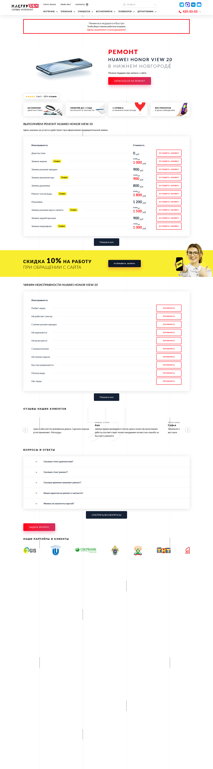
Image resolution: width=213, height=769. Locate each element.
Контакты (80, 4)
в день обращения (165, 109)
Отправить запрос (124, 263)
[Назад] (25, 430)
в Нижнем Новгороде (124, 109)
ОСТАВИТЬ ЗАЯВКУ (169, 153)
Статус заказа (49, 4)
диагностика (35, 109)
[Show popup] (156, 5)
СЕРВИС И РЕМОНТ (22, 9)
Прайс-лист (66, 4)
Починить (169, 308)
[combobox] (139, 5)
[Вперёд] (188, 430)
